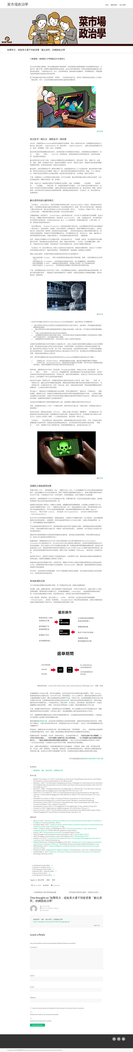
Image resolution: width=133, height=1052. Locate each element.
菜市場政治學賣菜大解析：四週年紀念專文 (84, 892)
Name (32, 975)
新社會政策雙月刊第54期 (94, 758)
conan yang (45, 906)
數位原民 (41, 880)
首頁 (106, 5)
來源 (101, 314)
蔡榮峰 (47, 885)
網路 (48, 880)
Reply (98, 925)
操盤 (90, 700)
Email (32, 987)
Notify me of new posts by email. (41, 1021)
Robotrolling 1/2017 (82, 834)
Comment (34, 947)
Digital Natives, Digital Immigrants (57, 850)
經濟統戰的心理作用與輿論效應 (44, 892)
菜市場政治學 (17, 4)
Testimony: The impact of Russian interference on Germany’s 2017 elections (75, 852)
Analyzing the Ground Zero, (53, 832)
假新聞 (66, 700)
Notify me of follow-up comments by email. (44, 1014)
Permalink (45, 910)
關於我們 (114, 5)
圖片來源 (100, 131)
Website (33, 997)
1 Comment (56, 885)
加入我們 (123, 5)
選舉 (53, 880)
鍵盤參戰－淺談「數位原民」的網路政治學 (48, 770)
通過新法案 (43, 721)
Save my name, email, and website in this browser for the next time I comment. (58, 1008)
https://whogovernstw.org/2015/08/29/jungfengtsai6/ (51, 922)
